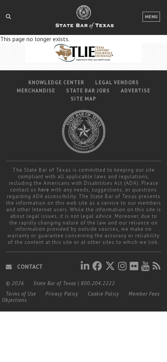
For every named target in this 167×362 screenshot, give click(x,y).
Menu (151, 16)
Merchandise (36, 90)
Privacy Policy (61, 294)
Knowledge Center (56, 82)
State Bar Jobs (88, 90)
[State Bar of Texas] (83, 20)
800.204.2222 (98, 283)
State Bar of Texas (54, 283)
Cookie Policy (103, 294)
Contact (29, 266)
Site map (83, 99)
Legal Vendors (117, 82)
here (43, 189)
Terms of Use (21, 294)
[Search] (8, 16)
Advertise (135, 90)
